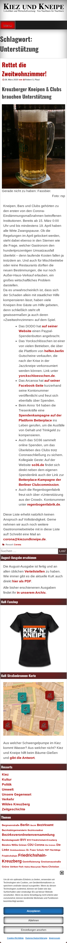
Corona (17, 544)
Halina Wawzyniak (32, 867)
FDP (47, 850)
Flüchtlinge (55, 850)
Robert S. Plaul (32, 79)
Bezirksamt (45, 825)
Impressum (54, 938)
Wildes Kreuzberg (16, 804)
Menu (7, 25)
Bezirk (33, 825)
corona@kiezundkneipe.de (24, 539)
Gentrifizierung (31, 861)
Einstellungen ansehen (33, 929)
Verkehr (8, 799)
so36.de (38, 465)
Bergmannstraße (10, 825)
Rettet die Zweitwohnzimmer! (24, 69)
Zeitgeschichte (13, 809)
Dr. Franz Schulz (35, 850)
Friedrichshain (9, 856)
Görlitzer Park (17, 867)
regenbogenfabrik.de (43, 504)
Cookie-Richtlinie (15, 938)
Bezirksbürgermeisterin (14, 830)
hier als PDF (21, 581)
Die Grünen (50, 845)
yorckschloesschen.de (37, 376)
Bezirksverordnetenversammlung (28, 834)
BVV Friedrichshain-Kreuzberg (42, 840)
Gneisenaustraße (51, 861)
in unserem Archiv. (31, 592)
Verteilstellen (35, 571)
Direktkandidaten (17, 850)
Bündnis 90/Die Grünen (14, 845)
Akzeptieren (33, 910)
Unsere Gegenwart (16, 794)
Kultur (7, 779)
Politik (7, 784)
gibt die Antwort (22, 758)
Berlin (25, 825)
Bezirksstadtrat (35, 830)
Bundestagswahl (10, 840)
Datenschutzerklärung (36, 938)
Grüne (5, 866)
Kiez (5, 774)
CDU (30, 844)
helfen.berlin (54, 351)
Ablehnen (33, 920)
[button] (62, 873)
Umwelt (8, 789)
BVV (23, 839)
